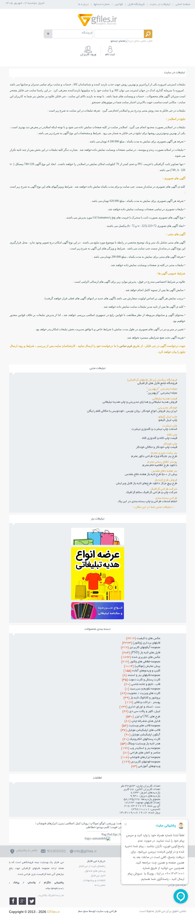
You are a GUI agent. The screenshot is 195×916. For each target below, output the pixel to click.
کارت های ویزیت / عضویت (140, 693)
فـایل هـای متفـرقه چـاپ (142, 721)
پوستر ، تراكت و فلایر (142, 702)
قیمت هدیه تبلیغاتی (164, 399)
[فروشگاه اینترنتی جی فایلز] (97, 26)
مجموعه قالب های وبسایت (141, 725)
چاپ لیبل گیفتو (167, 417)
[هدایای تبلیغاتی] (97, 610)
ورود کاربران (88, 54)
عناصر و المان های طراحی (141, 753)
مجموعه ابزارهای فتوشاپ (140, 757)
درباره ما (83, 4)
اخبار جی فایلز (98, 875)
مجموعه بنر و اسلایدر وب (140, 748)
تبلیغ (96, 242)
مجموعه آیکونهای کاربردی (140, 647)
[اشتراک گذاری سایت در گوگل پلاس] (22, 901)
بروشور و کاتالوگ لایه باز (141, 698)
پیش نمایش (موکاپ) (142, 666)
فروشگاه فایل (136, 4)
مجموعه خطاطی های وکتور (140, 662)
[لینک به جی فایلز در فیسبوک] (13, 901)
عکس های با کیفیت (143, 638)
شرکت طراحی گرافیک (164, 489)
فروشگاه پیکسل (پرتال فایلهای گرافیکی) (152, 380)
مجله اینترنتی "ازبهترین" (161, 389)
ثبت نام (110, 54)
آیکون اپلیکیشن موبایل (142, 735)
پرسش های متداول (95, 871)
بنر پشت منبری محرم (164, 453)
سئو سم (83, 911)
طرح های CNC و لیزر (143, 716)
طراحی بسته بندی (166, 498)
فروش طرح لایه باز (166, 480)
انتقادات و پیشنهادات (94, 880)
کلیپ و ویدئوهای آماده (141, 671)
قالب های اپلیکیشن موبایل (140, 730)
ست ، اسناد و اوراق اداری (139, 707)
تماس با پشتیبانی (26, 850)
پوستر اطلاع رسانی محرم (162, 462)
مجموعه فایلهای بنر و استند (141, 675)
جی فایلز (167, 110)
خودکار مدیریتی (167, 408)
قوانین (119, 4)
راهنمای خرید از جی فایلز (92, 866)
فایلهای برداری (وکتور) (141, 643)
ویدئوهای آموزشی (145, 766)
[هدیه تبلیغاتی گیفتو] (97, 599)
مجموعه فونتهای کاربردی (141, 762)
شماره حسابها (102, 4)
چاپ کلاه (172, 435)
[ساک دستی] (97, 544)
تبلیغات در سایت (160, 4)
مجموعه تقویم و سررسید (142, 689)
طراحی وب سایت (106, 911)
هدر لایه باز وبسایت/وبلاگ (140, 744)
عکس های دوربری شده (140, 657)
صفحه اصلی (183, 4)
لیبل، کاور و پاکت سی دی (141, 711)
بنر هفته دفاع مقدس (164, 471)
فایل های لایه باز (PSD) (141, 652)
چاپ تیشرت (169, 426)
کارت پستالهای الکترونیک (141, 739)
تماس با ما (100, 885)
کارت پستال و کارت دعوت (141, 680)
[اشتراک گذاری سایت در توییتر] (32, 901)
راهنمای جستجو (119, 41)
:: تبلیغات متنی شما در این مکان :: (154, 507)
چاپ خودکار (170, 444)
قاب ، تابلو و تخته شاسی (142, 684)
